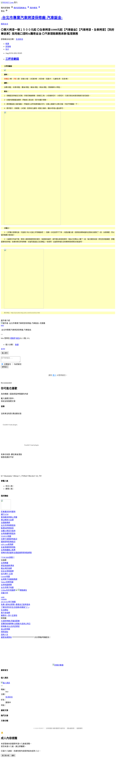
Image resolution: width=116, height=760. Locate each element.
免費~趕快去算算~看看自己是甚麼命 (15, 604)
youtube (4, 599)
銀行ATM (4, 514)
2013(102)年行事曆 (8, 602)
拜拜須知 (4, 632)
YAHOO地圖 (6, 536)
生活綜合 (19, 39)
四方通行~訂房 (7, 574)
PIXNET (41, 728)
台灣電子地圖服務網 (9, 579)
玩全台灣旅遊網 (7, 571)
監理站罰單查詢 (7, 528)
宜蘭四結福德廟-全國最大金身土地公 (15, 624)
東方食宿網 (5, 613)
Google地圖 (5, 576)
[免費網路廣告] (22, 590)
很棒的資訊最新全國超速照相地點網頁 (16, 553)
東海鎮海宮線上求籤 (9, 517)
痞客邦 (13, 338)
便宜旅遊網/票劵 (7, 566)
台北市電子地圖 (7, 587)
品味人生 (4, 635)
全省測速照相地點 (8, 547)
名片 (7, 49)
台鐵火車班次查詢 (8, 531)
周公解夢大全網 (7, 520)
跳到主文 (4, 24)
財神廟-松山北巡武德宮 (10, 626)
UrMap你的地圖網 (8, 590)
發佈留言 (5, 367)
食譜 (17, 345)
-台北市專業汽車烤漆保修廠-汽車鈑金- (32, 18)
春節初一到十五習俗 (9, 615)
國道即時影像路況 (8, 542)
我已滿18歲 (5, 755)
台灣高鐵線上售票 (8, 550)
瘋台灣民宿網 (6, 568)
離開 (13, 755)
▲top (3, 349)
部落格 (8, 46)
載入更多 (5, 353)
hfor (2, 325)
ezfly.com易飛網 (7, 544)
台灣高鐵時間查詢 (8, 533)
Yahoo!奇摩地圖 (7, 582)
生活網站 (4, 610)
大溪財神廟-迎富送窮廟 (10, 621)
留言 (18, 338)
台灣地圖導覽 (6, 585)
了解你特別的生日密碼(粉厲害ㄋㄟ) (15, 607)
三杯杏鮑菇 (12, 58)
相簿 (7, 44)
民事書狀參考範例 (8, 512)
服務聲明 (79, 728)
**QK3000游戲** (7, 557)
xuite (2, 597)
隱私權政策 (70, 728)
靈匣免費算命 (6, 637)
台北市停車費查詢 (8, 525)
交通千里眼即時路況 (9, 539)
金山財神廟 (5, 629)
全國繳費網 (5, 523)
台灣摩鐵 (4, 563)
